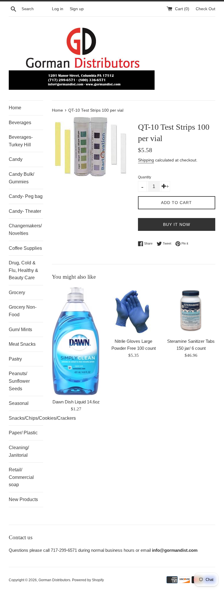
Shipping (146, 160)
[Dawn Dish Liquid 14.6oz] (76, 341)
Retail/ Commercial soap (21, 477)
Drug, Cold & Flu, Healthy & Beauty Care (23, 270)
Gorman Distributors (54, 580)
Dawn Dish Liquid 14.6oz (76, 401)
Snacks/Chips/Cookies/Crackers (26, 418)
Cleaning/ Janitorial (19, 451)
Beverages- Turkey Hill (21, 141)
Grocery (17, 292)
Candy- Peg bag (26, 196)
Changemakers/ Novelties (25, 229)
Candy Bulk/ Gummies (21, 178)
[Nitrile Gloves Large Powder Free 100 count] (133, 311)
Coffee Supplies (25, 248)
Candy (15, 159)
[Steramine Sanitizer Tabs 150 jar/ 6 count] (191, 311)
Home (15, 107)
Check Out (205, 9)
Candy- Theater (25, 211)
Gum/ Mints (20, 329)
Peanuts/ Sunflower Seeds (19, 381)
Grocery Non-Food (22, 311)
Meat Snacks (22, 344)
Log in (57, 9)
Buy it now (176, 224)
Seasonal (19, 403)
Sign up (77, 9)
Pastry (15, 358)
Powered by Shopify (88, 580)
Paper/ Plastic (23, 432)
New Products (23, 499)
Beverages (20, 122)
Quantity (144, 177)
